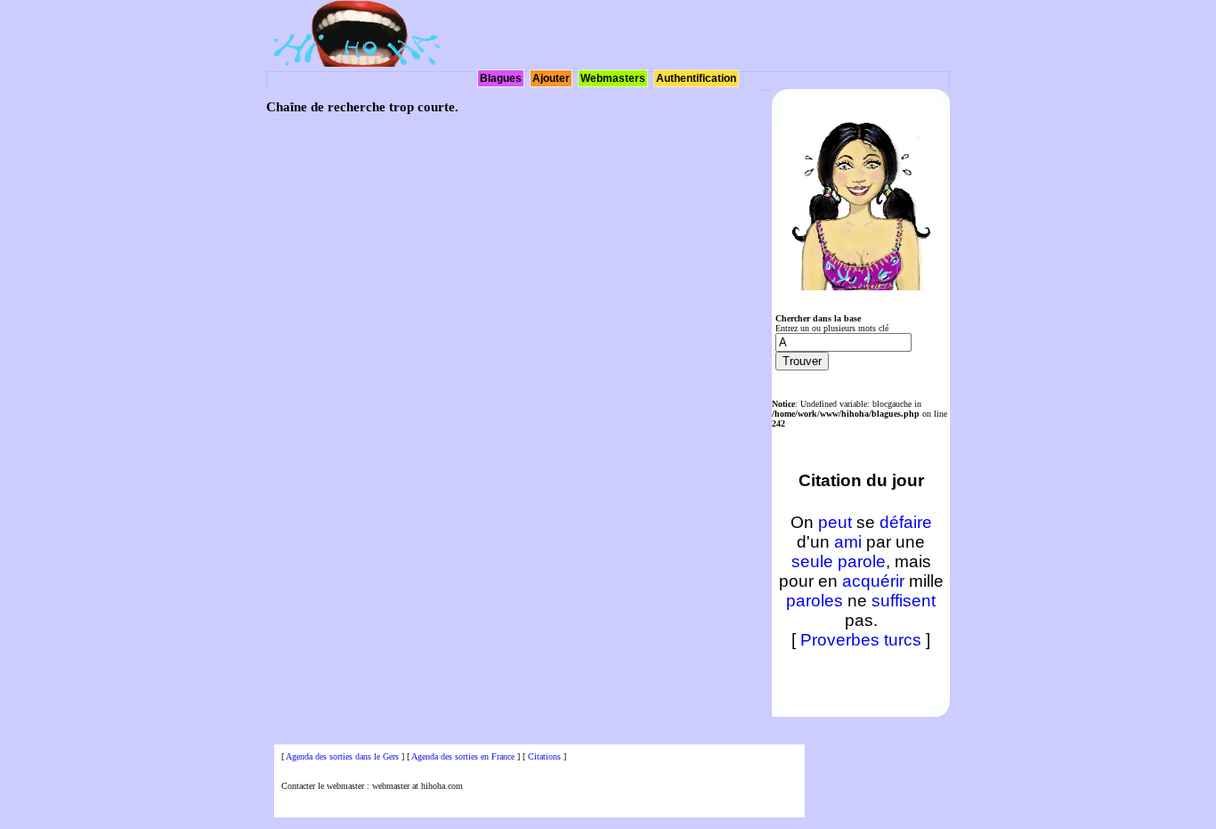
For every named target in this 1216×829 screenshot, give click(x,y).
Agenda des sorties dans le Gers (342, 756)
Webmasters (612, 78)
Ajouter (551, 78)
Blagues (501, 78)
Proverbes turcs (860, 639)
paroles (814, 600)
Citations (544, 756)
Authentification (696, 78)
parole (862, 561)
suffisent (903, 600)
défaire (906, 522)
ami (848, 541)
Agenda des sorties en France (463, 756)
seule (812, 561)
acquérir (873, 581)
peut (835, 522)
